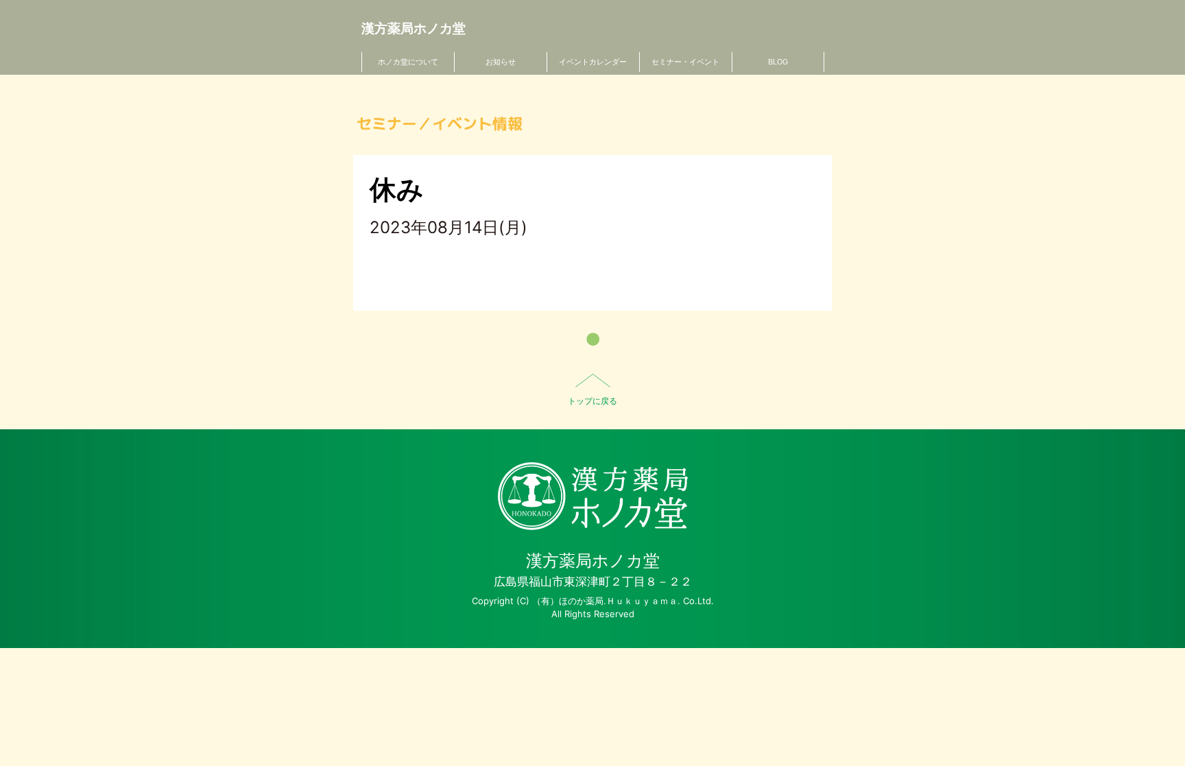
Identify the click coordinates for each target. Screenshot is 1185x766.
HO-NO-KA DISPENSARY (592, 496)
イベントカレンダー (593, 62)
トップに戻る (592, 401)
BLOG (778, 62)
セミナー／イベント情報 (439, 124)
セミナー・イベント (685, 62)
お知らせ (501, 62)
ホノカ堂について (408, 62)
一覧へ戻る (592, 339)
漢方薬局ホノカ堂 (413, 28)
